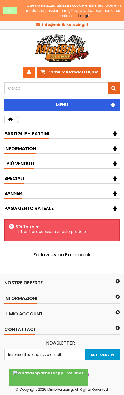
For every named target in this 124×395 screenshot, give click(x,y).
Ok (10, 10)
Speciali (14, 178)
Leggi (83, 15)
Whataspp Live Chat (62, 373)
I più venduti (19, 163)
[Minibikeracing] (62, 48)
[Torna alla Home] (10, 119)
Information (20, 148)
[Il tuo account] (29, 72)
